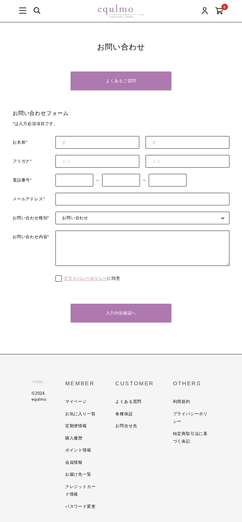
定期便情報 (76, 425)
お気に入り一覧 (80, 413)
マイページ (76, 401)
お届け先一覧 (78, 474)
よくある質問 (128, 401)
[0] (219, 11)
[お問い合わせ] (142, 218)
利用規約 (181, 401)
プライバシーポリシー (85, 278)
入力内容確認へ (121, 313)
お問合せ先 (126, 425)
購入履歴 (74, 438)
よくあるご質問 (121, 80)
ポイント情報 (78, 450)
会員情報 (74, 462)
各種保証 (124, 413)
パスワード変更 (80, 506)
